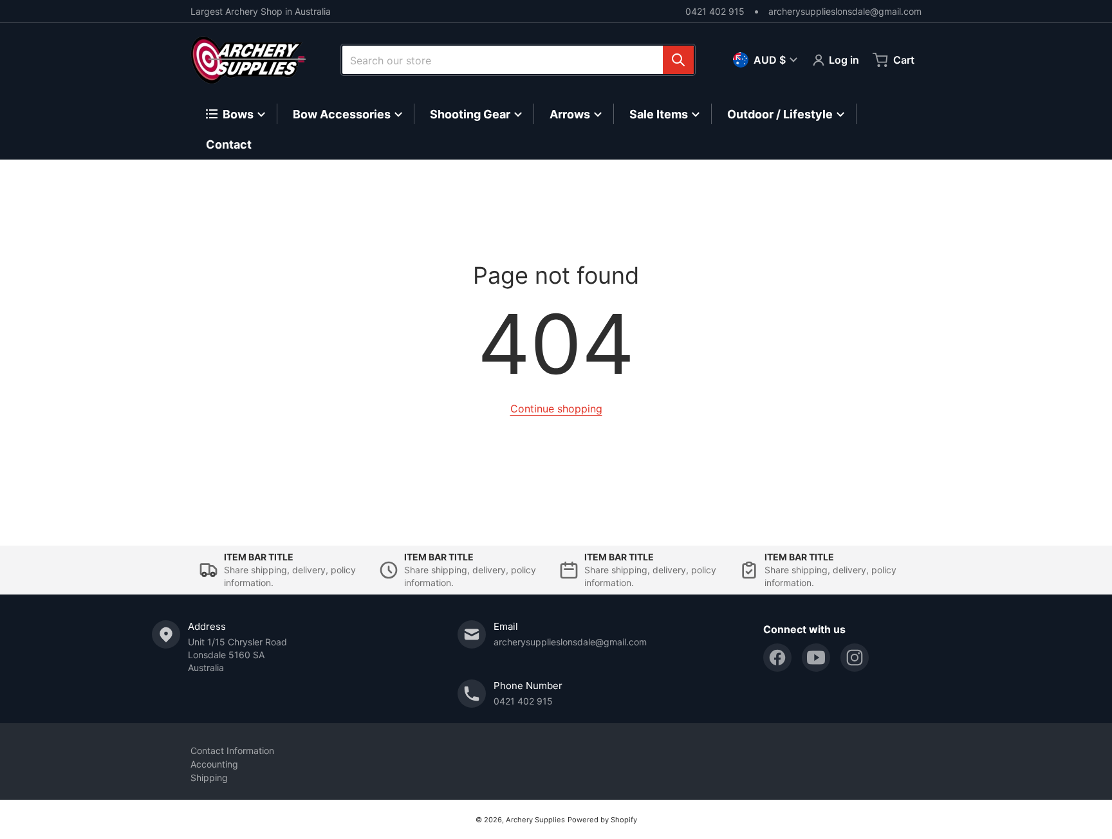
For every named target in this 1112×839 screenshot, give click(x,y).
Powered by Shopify (602, 819)
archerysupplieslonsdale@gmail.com (845, 11)
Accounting (214, 764)
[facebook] (777, 657)
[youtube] (816, 657)
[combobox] (518, 60)
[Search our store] (678, 60)
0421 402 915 (715, 11)
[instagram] (854, 657)
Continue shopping (556, 408)
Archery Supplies (535, 819)
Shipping (209, 777)
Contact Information (232, 750)
